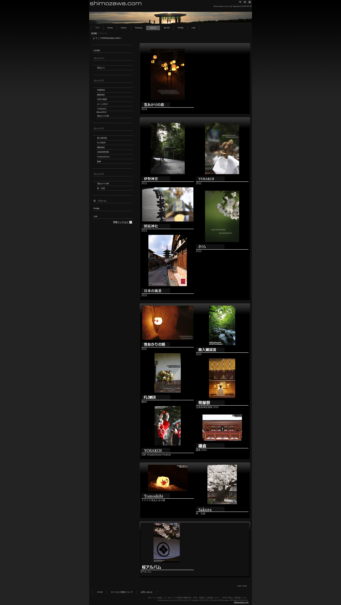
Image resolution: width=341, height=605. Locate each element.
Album (153, 28)
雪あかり (101, 68)
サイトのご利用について (122, 592)
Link (193, 28)
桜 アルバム (100, 201)
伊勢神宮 (101, 90)
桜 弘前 (101, 188)
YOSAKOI (101, 109)
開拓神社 (101, 95)
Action (124, 28)
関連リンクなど (120, 222)
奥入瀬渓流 (102, 138)
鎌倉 (99, 161)
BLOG (167, 28)
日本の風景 (102, 99)
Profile (181, 28)
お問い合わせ (147, 592)
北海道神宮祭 (103, 152)
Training (138, 28)
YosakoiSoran (103, 157)
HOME (94, 33)
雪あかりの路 (103, 116)
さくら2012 (102, 104)
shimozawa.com (241, 602)
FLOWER (101, 143)
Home (110, 28)
